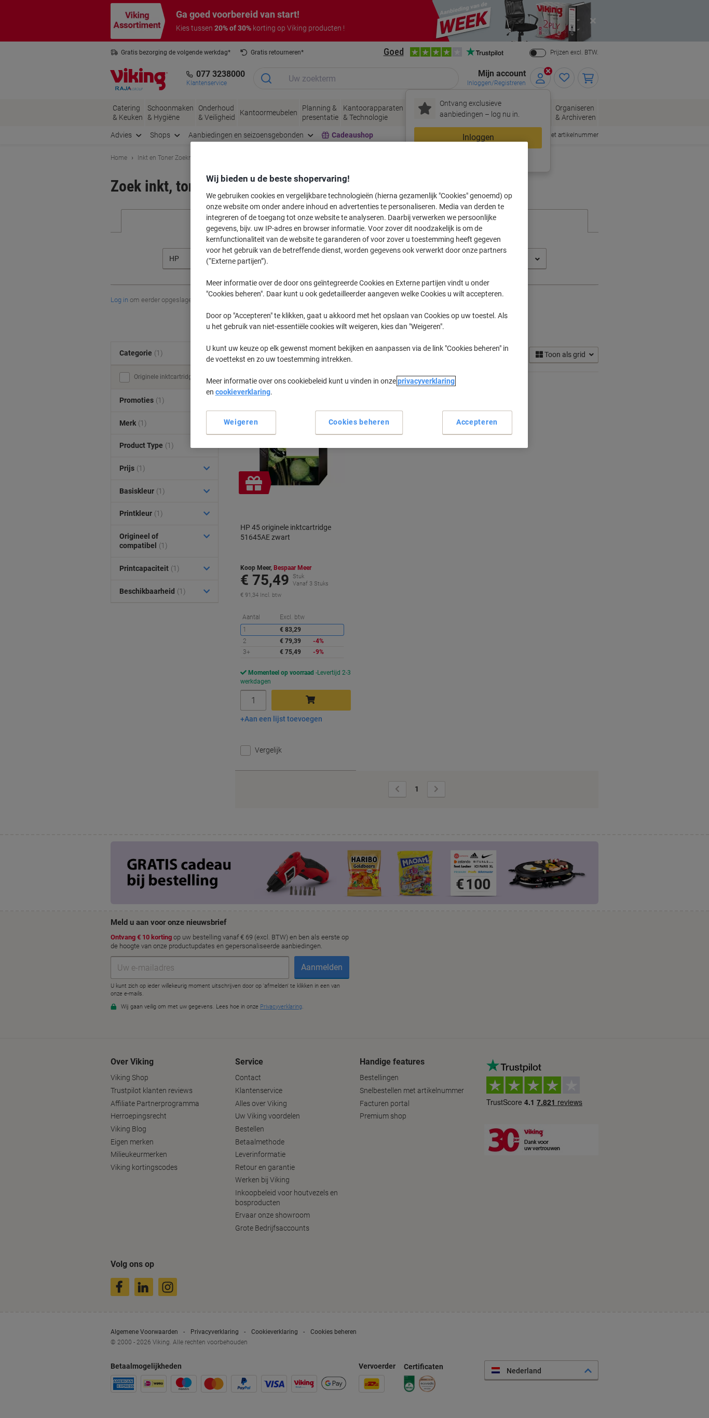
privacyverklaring (426, 381)
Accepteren (477, 422)
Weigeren (241, 422)
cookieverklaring (242, 392)
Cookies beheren (359, 422)
